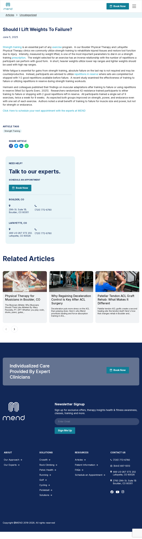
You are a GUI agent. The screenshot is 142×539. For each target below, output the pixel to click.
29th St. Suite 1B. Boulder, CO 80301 (19, 211)
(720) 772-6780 (43, 209)
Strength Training (12, 131)
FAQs (77, 469)
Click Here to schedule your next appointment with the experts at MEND (44, 110)
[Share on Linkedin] (21, 146)
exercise (57, 47)
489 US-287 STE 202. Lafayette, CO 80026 (20, 234)
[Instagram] (122, 491)
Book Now (119, 6)
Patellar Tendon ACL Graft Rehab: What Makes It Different (116, 299)
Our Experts (10, 464)
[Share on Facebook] (11, 146)
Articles (10, 14)
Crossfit (43, 459)
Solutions (44, 495)
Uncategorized (28, 14)
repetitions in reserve (86, 74)
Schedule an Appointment (88, 474)
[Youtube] (117, 492)
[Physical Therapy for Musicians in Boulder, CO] (25, 281)
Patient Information (85, 464)
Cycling (43, 485)
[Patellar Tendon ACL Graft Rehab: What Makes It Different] (117, 281)
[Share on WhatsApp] (27, 146)
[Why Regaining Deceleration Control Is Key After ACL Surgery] (71, 281)
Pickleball (44, 490)
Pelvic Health (46, 469)
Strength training (12, 47)
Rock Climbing (46, 464)
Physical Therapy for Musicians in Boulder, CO (22, 297)
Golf (41, 479)
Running (43, 474)
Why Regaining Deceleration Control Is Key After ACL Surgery (71, 299)
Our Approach (11, 459)
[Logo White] (14, 411)
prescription (19, 57)
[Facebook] (112, 492)
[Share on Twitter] (16, 146)
